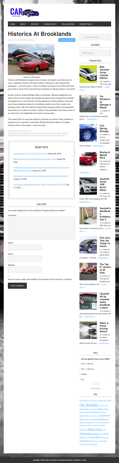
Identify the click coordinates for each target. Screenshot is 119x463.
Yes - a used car (87, 369)
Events (103, 415)
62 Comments (105, 193)
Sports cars (105, 437)
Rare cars (87, 437)
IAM (80, 425)
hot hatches (98, 422)
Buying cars (33, 133)
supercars (84, 440)
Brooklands (23, 133)
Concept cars (84, 412)
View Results (95, 388)
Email (11, 254)
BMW (109, 400)
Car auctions (44, 133)
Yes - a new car (87, 363)
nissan (104, 430)
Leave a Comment (66, 40)
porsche (101, 434)
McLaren (90, 425)
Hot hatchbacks (89, 422)
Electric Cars (95, 416)
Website (11, 265)
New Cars (94, 429)
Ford (91, 419)
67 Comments (105, 135)
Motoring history (38, 135)
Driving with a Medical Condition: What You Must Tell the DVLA (39, 184)
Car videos (93, 409)
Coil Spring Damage (104, 128)
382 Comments (105, 81)
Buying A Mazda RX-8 (105, 154)
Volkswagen (94, 444)
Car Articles (23, 12)
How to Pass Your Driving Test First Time (30, 153)
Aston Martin (83, 400)
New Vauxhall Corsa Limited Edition (104, 72)
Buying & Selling (24, 131)
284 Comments (105, 161)
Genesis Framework (66, 460)
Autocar (94, 400)
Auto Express (102, 400)
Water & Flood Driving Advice (104, 327)
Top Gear (103, 441)
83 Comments (105, 335)
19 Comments (105, 249)
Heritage (64, 133)
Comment (12, 215)
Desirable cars (95, 412)
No (82, 379)
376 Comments (105, 311)
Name (11, 242)
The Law (97, 441)
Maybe (84, 374)
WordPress (77, 460)
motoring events (99, 425)
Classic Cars (55, 133)
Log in (84, 460)
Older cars (60, 135)
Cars (106, 405)
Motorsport (50, 135)
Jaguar (85, 425)
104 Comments (105, 223)
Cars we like (83, 409)
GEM (95, 419)
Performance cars (88, 433)
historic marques (15, 135)
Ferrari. (86, 419)
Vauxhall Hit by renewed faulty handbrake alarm (105, 300)
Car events (101, 405)
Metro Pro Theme (51, 460)
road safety (95, 437)
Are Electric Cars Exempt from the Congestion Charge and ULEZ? (40, 176)
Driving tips (88, 416)
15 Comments (105, 111)
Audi (90, 400)
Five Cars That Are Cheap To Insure (105, 242)
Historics (26, 135)
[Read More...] (92, 119)
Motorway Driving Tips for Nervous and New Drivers (34, 159)
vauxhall (82, 444)
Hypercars (105, 422)
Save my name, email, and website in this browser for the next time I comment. (40, 279)
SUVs (92, 441)
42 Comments (105, 276)
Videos (87, 444)
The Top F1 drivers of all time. (105, 268)
